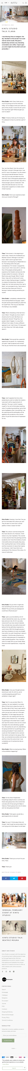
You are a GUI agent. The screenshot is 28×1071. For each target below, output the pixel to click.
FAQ (3, 1006)
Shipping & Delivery (7, 1012)
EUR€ (13, 1048)
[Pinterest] (10, 971)
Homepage (5, 992)
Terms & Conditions (7, 1020)
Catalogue (5, 995)
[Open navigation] (2, 2)
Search (4, 989)
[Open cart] (26, 3)
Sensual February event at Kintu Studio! (12, 912)
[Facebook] (2, 971)
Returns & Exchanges (7, 1014)
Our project (5, 1000)
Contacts (4, 1009)
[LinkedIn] (13, 971)
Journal (4, 1003)
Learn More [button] (5, 1064)
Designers (4, 998)
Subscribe (8, 1040)
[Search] (23, 3)
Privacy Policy (5, 1017)
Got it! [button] (14, 1068)
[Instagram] (6, 971)
